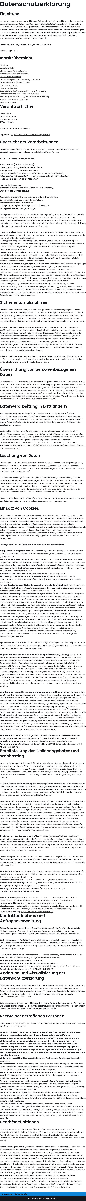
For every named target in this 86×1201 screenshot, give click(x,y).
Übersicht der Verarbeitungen (13, 71)
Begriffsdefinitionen (8, 102)
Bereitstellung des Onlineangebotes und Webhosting (23, 91)
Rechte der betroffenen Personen (15, 99)
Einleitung (4, 65)
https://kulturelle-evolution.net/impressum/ (30, 134)
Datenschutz (21, 1194)
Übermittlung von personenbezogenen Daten (20, 79)
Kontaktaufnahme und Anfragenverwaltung (19, 94)
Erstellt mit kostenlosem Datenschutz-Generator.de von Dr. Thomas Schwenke (35, 1187)
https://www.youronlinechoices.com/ (20, 680)
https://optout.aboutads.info (70, 677)
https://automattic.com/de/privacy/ (37, 911)
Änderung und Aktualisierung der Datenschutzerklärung (24, 96)
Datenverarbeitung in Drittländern (15, 82)
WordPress (53, 1198)
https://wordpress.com (60, 909)
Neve (30, 1198)
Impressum (7, 1194)
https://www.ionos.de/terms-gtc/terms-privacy (42, 903)
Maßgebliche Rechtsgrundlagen (14, 74)
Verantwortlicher (7, 68)
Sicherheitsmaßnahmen (10, 76)
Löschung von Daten (9, 85)
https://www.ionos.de (63, 900)
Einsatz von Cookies (8, 88)
